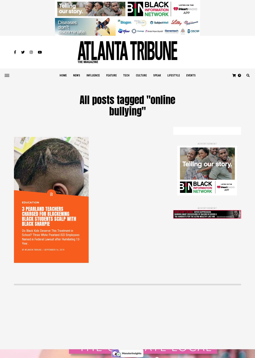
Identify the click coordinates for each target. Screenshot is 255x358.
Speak (157, 75)
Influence (93, 75)
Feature (111, 75)
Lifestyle (173, 75)
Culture (141, 75)
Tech (126, 75)
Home (63, 75)
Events (191, 75)
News (76, 75)
